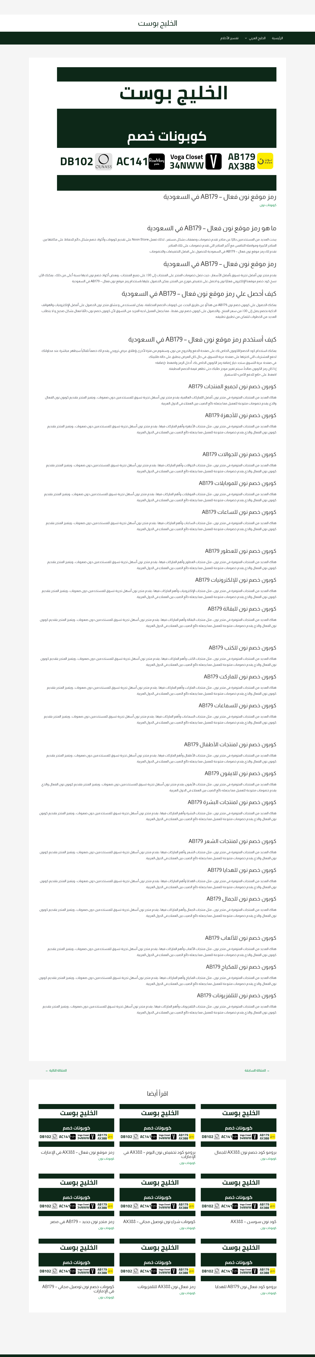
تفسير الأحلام (229, 38)
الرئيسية (277, 38)
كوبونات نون (268, 205)
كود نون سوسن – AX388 (253, 1221)
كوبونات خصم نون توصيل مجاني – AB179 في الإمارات (78, 1288)
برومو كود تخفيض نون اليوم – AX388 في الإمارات (159, 1154)
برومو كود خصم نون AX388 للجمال (245, 1152)
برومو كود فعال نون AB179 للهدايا (245, 1286)
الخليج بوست (157, 23)
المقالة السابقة (257, 1070)
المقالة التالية (56, 1070)
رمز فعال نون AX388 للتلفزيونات (166, 1286)
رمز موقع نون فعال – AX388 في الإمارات (77, 1152)
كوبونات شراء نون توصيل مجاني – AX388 (159, 1221)
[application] (247, 38)
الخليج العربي (257, 38)
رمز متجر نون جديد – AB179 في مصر (82, 1221)
